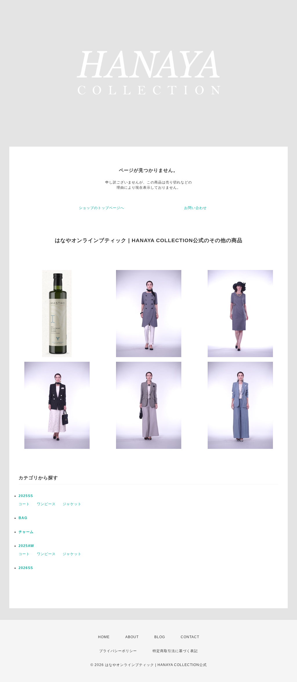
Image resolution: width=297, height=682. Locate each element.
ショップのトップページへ (101, 208)
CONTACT (190, 637)
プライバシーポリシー (118, 651)
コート (24, 504)
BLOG (159, 637)
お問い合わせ (195, 208)
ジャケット (72, 504)
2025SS (26, 496)
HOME (104, 637)
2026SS (26, 568)
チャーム (26, 532)
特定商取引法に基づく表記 (175, 651)
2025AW (26, 546)
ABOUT (132, 637)
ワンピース (46, 504)
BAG (23, 518)
